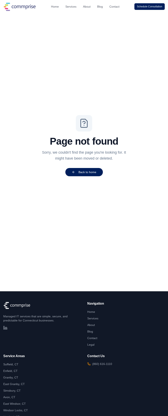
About (87, 6)
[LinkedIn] (5, 328)
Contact (114, 6)
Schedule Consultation (149, 6)
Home (55, 6)
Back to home (87, 172)
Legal (90, 344)
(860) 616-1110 (102, 364)
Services (70, 6)
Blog (100, 6)
